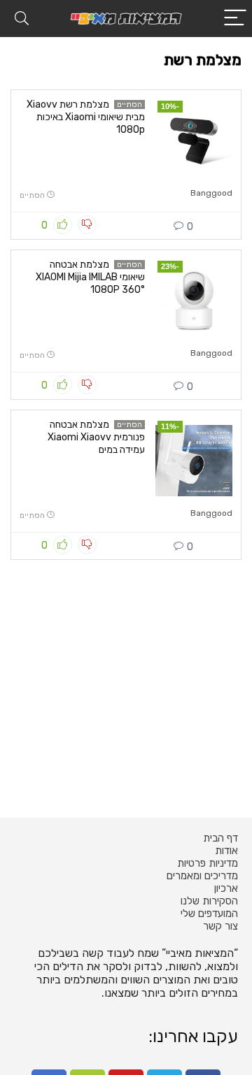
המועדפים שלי (209, 913)
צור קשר (220, 926)
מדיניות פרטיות (207, 863)
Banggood (211, 193)
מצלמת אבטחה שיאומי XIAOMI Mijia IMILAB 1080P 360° (90, 277)
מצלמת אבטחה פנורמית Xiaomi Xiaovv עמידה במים (96, 437)
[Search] (21, 18)
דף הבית (220, 838)
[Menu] (235, 18)
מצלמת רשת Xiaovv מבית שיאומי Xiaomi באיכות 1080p (86, 117)
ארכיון (226, 888)
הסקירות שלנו (209, 901)
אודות (226, 850)
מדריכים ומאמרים (202, 876)
